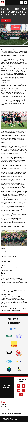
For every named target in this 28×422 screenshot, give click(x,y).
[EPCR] (19, 369)
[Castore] (9, 353)
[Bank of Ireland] (19, 335)
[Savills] (14, 344)
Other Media (14, 419)
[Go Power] (19, 353)
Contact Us (4, 404)
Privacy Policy (5, 409)
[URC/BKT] (9, 369)
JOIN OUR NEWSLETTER (7, 387)
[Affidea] (14, 329)
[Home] (2, 3)
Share (6, 20)
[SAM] (9, 336)
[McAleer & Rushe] (19, 361)
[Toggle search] (21, 2)
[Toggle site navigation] (25, 2)
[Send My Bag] (9, 361)
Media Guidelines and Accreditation (11, 413)
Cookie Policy (5, 407)
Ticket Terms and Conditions (9, 411)
